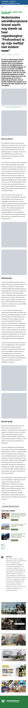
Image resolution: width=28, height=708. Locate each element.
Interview (10, 12)
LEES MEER (14, 529)
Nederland (15, 12)
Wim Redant (3, 54)
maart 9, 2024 (9, 54)
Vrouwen (20, 12)
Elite (2, 12)
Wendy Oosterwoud (5, 13)
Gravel (5, 12)
